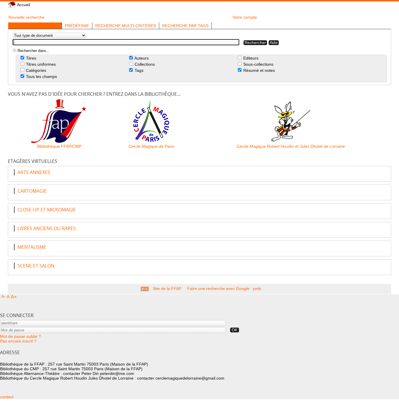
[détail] (14, 50)
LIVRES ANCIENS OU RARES (47, 228)
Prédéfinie (77, 25)
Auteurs (141, 58)
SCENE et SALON (36, 266)
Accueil (23, 4)
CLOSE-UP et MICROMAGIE (47, 209)
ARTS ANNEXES (34, 172)
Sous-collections (257, 64)
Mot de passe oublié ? (20, 336)
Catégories (35, 70)
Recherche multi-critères (125, 25)
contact (6, 396)
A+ (14, 296)
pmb (257, 288)
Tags (138, 70)
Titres (30, 58)
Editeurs (250, 58)
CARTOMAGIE (32, 191)
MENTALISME (32, 247)
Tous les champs (41, 76)
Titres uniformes (40, 64)
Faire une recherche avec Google (218, 288)
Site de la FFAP (167, 288)
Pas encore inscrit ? (18, 341)
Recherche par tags (185, 25)
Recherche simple (35, 25)
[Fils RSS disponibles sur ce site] (145, 288)
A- (3, 296)
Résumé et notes (258, 70)
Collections (144, 64)
